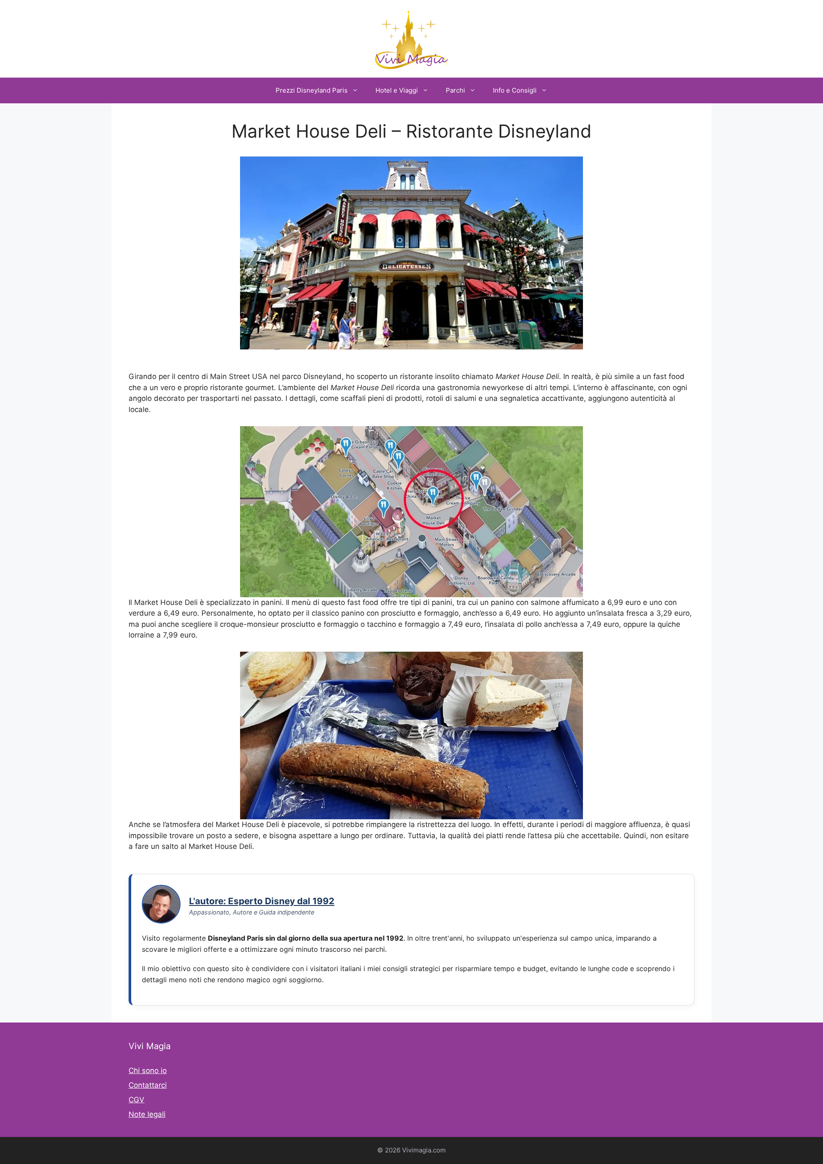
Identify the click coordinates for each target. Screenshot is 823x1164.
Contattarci (148, 1085)
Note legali (147, 1114)
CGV (136, 1099)
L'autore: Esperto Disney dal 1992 (261, 901)
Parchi (455, 90)
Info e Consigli (515, 90)
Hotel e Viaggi (396, 90)
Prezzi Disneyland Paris (312, 90)
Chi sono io (148, 1070)
